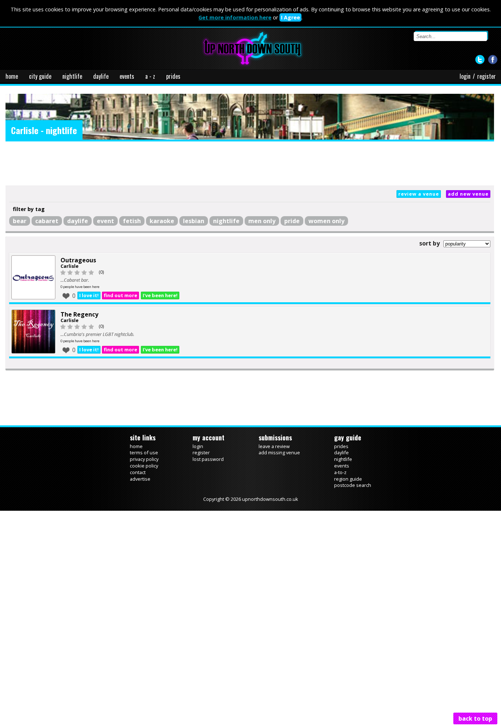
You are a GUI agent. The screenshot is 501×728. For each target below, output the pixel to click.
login (465, 76)
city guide (40, 76)
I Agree (290, 17)
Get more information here (234, 17)
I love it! (89, 295)
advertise (140, 479)
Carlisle (69, 266)
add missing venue (279, 453)
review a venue (418, 194)
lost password (208, 459)
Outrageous (78, 260)
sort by (429, 243)
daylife (101, 76)
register (486, 76)
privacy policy (144, 459)
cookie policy (144, 466)
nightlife (72, 76)
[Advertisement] (249, 163)
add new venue (468, 194)
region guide (348, 479)
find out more (121, 295)
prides (173, 76)
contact (138, 472)
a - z (150, 76)
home (12, 76)
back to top (475, 718)
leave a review (274, 446)
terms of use (144, 453)
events (127, 76)
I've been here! (162, 295)
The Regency (79, 314)
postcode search (352, 485)
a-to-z (340, 472)
